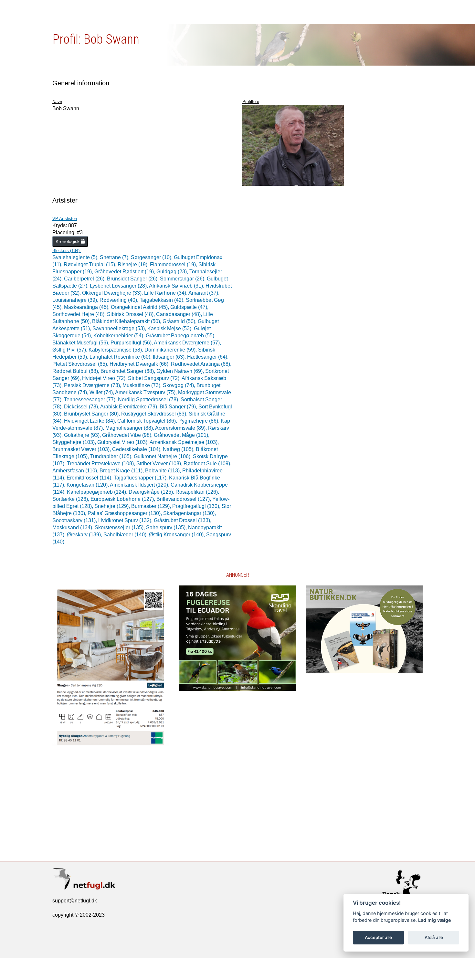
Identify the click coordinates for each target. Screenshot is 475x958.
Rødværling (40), (120, 300)
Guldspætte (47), (189, 307)
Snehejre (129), (112, 506)
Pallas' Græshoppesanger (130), (125, 513)
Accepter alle (378, 937)
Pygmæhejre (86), (199, 421)
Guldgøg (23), (172, 271)
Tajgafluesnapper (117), (141, 477)
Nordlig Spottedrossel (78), (149, 399)
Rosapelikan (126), (197, 492)
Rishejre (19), (134, 264)
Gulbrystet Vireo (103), (123, 442)
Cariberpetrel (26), (85, 278)
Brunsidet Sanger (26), (133, 278)
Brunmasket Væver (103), (82, 449)
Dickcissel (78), (82, 406)
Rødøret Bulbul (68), (76, 371)
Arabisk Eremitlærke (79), (130, 406)
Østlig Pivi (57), (70, 350)
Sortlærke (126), (71, 499)
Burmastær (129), (151, 506)
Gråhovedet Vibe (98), (128, 435)
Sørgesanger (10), (152, 257)
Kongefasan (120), (88, 485)
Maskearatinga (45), (87, 307)
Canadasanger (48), (179, 314)
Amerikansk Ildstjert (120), (140, 485)
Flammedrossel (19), (174, 264)
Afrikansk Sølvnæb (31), (177, 286)
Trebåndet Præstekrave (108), (101, 463)
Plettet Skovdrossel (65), (81, 364)
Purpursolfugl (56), (132, 342)
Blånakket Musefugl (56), (81, 342)
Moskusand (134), (73, 527)
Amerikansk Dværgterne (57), (187, 342)
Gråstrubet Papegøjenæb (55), (181, 335)
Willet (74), (102, 392)
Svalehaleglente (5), (76, 257)
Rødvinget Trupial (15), (91, 264)
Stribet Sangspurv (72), (155, 378)
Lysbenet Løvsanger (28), (119, 286)
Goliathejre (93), (83, 435)
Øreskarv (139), (85, 534)
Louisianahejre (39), (76, 300)
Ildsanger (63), (170, 357)
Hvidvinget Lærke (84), (90, 421)
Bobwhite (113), (163, 470)
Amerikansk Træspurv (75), (146, 392)
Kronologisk (68, 241)
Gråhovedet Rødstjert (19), (125, 271)
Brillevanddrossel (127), (184, 499)
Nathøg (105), (179, 449)
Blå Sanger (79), (179, 406)
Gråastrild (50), (180, 321)
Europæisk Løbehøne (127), (123, 499)
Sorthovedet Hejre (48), (79, 314)
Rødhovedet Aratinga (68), (201, 364)
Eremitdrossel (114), (90, 477)
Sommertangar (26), (183, 278)
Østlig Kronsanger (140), (177, 534)
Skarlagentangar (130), (189, 513)
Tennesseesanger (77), (91, 399)
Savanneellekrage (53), (119, 328)
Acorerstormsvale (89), (181, 428)
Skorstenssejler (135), (120, 527)
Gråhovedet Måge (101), (181, 435)
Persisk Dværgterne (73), (93, 385)
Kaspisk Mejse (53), (170, 328)
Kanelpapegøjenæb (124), (98, 492)
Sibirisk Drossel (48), (131, 314)
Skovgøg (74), (179, 385)
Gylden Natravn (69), (180, 371)
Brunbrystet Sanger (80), (92, 413)
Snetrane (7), (115, 257)
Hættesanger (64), (207, 357)
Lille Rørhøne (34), (166, 293)
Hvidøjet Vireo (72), (105, 378)
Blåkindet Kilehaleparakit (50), (127, 321)
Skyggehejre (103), (74, 442)
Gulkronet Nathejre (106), (163, 456)
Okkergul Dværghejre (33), (113, 293)
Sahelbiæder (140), (126, 534)
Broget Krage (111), (122, 470)
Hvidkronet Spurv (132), (126, 520)
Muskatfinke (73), (142, 385)
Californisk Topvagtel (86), (147, 421)
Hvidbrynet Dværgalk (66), (140, 364)
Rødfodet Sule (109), (207, 463)
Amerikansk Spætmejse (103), (184, 442)
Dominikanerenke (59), (171, 350)
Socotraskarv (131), (75, 520)
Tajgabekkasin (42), (163, 300)
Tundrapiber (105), (112, 456)
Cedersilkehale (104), (137, 449)
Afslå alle (434, 937)
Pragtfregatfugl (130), (197, 506)
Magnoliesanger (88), (130, 428)
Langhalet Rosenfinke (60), (121, 357)
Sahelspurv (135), (167, 527)
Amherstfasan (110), (76, 470)
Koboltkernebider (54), (119, 335)
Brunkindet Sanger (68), (128, 371)
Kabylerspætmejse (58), (116, 350)
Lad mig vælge (434, 920)
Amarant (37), (203, 293)
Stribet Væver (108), (160, 463)
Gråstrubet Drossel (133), (182, 520)
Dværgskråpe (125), (152, 492)
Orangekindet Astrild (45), (140, 307)
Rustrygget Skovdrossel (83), (155, 413)
